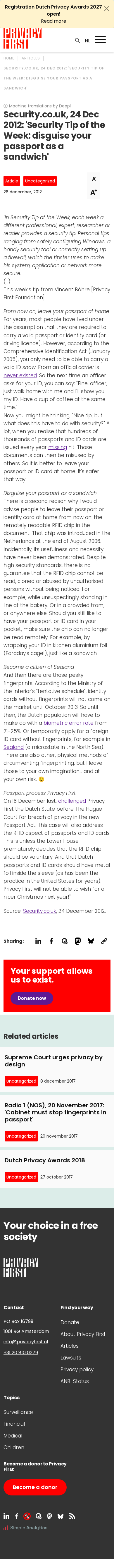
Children (14, 1447)
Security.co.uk (39, 911)
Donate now (32, 998)
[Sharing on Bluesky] (90, 941)
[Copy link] (103, 941)
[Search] (77, 40)
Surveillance (18, 1412)
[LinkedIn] (6, 1516)
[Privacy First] (23, 38)
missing (57, 447)
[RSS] (72, 1516)
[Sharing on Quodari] (64, 941)
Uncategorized (40, 181)
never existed (20, 375)
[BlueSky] (60, 1516)
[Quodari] (39, 1516)
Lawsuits (71, 1357)
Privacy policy (77, 1369)
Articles (70, 1345)
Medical (13, 1435)
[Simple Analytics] (25, 1527)
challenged (72, 801)
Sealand (14, 747)
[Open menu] (100, 39)
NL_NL (86, 41)
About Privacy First (83, 1334)
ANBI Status (75, 1381)
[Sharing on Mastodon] (77, 941)
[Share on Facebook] (51, 941)
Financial (14, 1423)
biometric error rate (69, 723)
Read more (53, 21)
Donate (70, 1322)
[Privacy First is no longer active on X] (27, 1516)
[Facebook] (16, 1516)
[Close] (107, 8)
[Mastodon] (49, 1516)
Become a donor (35, 1487)
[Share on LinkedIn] (38, 941)
